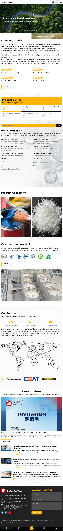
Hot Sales (35, 166)
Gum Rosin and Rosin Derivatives (11, 113)
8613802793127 (16, 502)
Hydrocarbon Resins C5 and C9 (50, 107)
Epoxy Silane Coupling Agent (41, 146)
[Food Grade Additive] (47, 217)
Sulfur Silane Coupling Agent (9, 139)
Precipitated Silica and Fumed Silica (30, 114)
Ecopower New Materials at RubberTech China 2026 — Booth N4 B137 (23, 433)
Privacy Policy (19, 523)
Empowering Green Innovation (31, 18)
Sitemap (7, 523)
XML (12, 523)
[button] (27, 30)
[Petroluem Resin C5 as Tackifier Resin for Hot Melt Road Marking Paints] (6, 474)
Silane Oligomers (27, 107)
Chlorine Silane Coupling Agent (42, 153)
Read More (6, 441)
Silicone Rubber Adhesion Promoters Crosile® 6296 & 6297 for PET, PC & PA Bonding (36, 460)
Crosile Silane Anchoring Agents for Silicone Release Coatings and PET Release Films (35, 447)
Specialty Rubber (46, 113)
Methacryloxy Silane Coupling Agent (12, 153)
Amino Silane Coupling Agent (9, 146)
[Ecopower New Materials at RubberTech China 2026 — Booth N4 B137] (31, 414)
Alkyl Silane (4, 159)
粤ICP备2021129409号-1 (49, 520)
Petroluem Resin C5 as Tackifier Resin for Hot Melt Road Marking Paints (35, 472)
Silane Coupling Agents (9, 107)
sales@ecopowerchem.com (17, 495)
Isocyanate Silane (6, 166)
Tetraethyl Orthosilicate (40, 159)
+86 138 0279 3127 (20, 499)
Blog (2, 523)
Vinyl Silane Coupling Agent (41, 139)
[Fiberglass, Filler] (16, 217)
